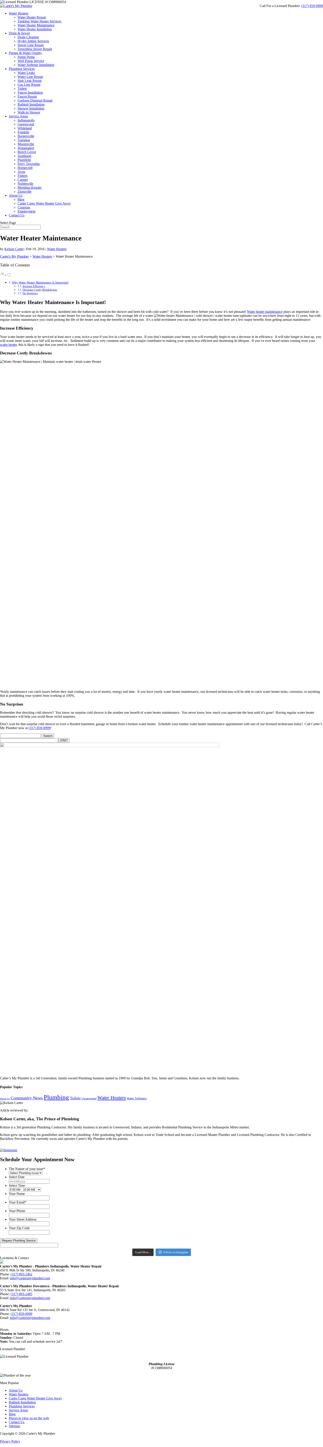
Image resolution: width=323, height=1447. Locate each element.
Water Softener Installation (36, 65)
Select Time (17, 1185)
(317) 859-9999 (312, 6)
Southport (24, 156)
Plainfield (24, 160)
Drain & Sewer (19, 33)
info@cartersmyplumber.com (30, 1278)
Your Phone (17, 1211)
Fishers (22, 176)
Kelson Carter (14, 249)
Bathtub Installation (31, 104)
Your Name (17, 1194)
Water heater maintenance (265, 312)
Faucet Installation (30, 92)
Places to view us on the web (29, 1418)
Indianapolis (26, 120)
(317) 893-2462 (21, 1274)
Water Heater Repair (32, 17)
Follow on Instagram (175, 1252)
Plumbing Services (22, 69)
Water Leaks (26, 73)
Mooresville (26, 144)
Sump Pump (26, 57)
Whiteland (25, 128)
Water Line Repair (30, 77)
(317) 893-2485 (21, 1294)
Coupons (24, 207)
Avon (21, 172)
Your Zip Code (19, 1228)
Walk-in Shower (29, 112)
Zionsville (24, 191)
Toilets (22, 88)
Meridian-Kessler (30, 187)
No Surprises (30, 293)
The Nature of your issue (27, 1169)
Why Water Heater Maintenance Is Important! (40, 282)
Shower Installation (31, 108)
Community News (27, 1097)
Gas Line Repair (29, 84)
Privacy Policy (10, 1441)
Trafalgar (24, 140)
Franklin (23, 132)
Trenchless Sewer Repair (35, 49)
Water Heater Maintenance (36, 25)
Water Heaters (18, 13)
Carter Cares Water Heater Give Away (44, 203)
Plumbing (56, 1097)
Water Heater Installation (35, 29)
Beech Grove (27, 152)
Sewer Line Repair (31, 45)
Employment (26, 211)
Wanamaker (26, 148)
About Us (15, 195)
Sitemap (14, 1426)
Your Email (17, 1202)
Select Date (17, 1177)
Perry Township (29, 164)
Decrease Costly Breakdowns (40, 289)
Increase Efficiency (34, 286)
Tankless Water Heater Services (39, 21)
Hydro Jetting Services (33, 41)
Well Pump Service (31, 61)
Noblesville (25, 183)
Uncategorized (89, 1098)
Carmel (23, 180)
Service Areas (18, 116)
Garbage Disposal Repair (35, 100)
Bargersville (26, 136)
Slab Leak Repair (30, 81)
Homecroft (25, 168)
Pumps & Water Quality (25, 53)
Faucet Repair (27, 96)
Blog (21, 199)
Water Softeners (137, 1098)
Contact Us (16, 215)
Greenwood (26, 124)
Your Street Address (22, 1219)
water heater (8, 345)
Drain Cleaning (28, 37)
